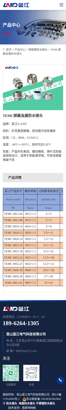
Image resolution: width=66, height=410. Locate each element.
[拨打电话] (60, 380)
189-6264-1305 (21, 323)
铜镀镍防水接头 (38, 49)
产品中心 (19, 49)
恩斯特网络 (29, 407)
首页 (8, 49)
